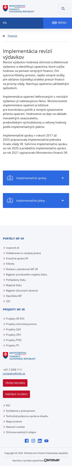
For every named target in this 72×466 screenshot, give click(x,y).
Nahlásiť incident (16, 394)
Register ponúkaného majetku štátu (26, 274)
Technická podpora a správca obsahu (27, 416)
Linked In (41, 441)
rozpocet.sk (12, 247)
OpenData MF (14, 296)
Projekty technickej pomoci (21, 324)
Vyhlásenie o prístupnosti (20, 410)
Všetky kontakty (15, 383)
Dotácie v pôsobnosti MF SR (22, 269)
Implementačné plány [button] (30, 200)
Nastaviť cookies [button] (15, 427)
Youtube (47, 441)
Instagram (34, 441)
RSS (8, 405)
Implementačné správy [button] (31, 178)
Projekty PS (12, 345)
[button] (63, 8)
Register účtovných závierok (22, 290)
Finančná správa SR (17, 258)
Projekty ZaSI (13, 329)
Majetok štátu (14, 285)
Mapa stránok (14, 421)
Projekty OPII (13, 334)
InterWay (52, 460)
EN (5, 23)
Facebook (28, 441)
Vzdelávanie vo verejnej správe (23, 253)
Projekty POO (14, 340)
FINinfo (10, 263)
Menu (62, 22)
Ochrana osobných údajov (21, 432)
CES (8, 301)
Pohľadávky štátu (16, 280)
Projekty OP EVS (15, 318)
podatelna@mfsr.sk (14, 373)
